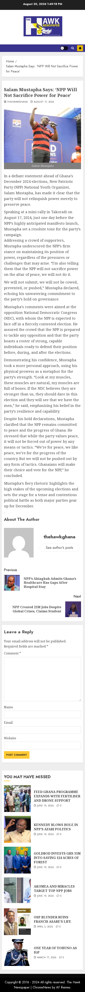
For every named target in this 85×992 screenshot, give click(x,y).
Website (10, 738)
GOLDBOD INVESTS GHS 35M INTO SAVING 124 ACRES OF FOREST (57, 857)
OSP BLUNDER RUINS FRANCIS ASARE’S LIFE (52, 919)
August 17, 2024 (44, 102)
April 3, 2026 (45, 926)
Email (8, 722)
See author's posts (59, 547)
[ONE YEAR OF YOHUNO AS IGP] (17, 952)
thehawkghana (17, 102)
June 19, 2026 (45, 805)
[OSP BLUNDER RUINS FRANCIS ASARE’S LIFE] (17, 921)
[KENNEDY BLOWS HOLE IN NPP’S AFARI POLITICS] (17, 829)
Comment (12, 653)
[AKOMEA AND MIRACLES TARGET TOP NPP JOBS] (17, 891)
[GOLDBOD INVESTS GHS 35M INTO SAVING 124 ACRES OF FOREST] (17, 860)
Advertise (80, 48)
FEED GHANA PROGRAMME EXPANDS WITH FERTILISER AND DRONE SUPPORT (57, 796)
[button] (72, 48)
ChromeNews (42, 987)
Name (8, 707)
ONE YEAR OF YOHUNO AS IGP (55, 950)
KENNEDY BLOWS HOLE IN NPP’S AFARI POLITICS (56, 827)
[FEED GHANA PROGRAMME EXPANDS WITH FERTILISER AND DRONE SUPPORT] (17, 798)
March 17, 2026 (47, 957)
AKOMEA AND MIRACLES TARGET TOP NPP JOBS (54, 888)
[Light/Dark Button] (64, 48)
